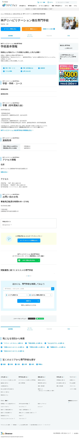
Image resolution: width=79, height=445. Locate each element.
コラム (75, 5)
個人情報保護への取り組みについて (62, 433)
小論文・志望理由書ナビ (24, 409)
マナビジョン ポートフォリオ (7, 418)
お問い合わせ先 (27, 71)
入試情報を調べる (4, 386)
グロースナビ (22, 418)
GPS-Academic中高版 (23, 403)
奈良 (32, 364)
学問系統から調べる (61, 380)
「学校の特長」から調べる (34, 343)
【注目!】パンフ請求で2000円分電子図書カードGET (38, 9)
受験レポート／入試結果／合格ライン (27, 412)
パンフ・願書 (31, 29)
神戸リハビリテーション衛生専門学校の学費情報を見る (16, 130)
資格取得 (43, 68)
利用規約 (15, 424)
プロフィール (72, 386)
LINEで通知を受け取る (28, 260)
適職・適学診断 (41, 386)
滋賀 (4, 364)
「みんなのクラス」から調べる (55, 343)
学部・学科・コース (10, 68)
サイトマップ (47, 424)
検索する (28, 301)
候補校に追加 (48, 29)
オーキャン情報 (10, 29)
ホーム (2, 13)
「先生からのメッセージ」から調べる (13, 351)
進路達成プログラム (5, 415)
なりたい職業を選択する (38, 295)
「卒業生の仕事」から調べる (37, 347)
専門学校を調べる (32, 5)
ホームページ (6, 224)
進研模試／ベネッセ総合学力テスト (8, 403)
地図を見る (4, 172)
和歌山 (40, 364)
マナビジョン (9, 5)
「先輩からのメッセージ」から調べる (13, 347)
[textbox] (28, 288)
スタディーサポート (5, 406)
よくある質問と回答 (23, 424)
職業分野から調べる (42, 383)
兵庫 (25, 364)
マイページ (72, 377)
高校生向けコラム (4, 395)
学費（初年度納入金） (28, 68)
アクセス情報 (8, 71)
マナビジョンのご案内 (5, 424)
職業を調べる (41, 377)
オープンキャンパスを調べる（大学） (9, 380)
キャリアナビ (22, 406)
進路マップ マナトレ (42, 403)
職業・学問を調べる (57, 5)
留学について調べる (5, 392)
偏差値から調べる (4, 383)
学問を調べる (60, 377)
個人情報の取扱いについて (36, 424)
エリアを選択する (13, 295)
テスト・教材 (68, 5)
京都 (11, 364)
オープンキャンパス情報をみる (28, 240)
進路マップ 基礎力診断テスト (7, 409)
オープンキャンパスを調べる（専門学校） (27, 380)
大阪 (18, 364)
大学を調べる (22, 5)
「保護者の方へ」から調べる (57, 347)
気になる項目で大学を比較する (7, 389)
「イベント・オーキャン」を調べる (13, 343)
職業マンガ (46, 389)
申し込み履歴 (72, 383)
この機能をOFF (68, 48)
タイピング (40, 406)
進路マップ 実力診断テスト (6, 412)
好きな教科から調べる (61, 383)
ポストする (32, 318)
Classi (20, 415)
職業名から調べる (41, 380)
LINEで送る (40, 318)
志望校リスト (72, 380)
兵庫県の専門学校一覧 (17, 13)
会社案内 (76, 433)
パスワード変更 (73, 389)
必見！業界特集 (22, 383)
